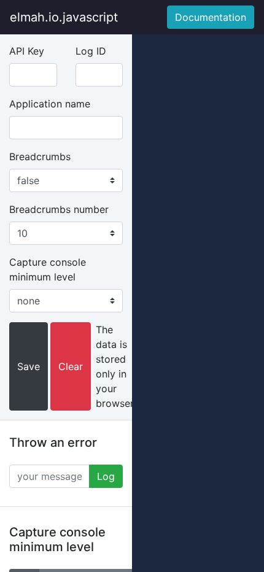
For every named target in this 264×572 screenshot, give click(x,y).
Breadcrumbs (40, 156)
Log (106, 476)
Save (28, 366)
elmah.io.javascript (64, 17)
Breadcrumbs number (59, 209)
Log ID (91, 51)
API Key (26, 51)
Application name (49, 104)
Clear (70, 366)
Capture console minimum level (47, 269)
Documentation (210, 17)
